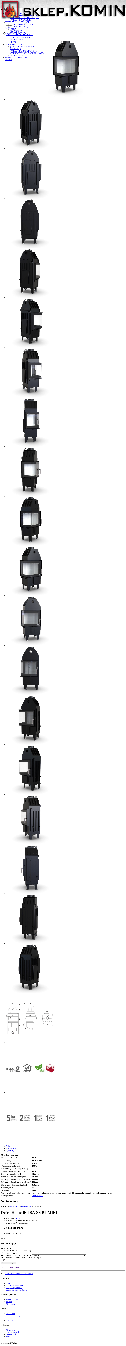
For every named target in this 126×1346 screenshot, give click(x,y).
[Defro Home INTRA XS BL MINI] (65, 69)
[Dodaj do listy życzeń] (2, 1238)
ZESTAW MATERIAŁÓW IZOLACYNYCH (19, 1258)
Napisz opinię (14, 1267)
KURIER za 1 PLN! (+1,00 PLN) (17, 1251)
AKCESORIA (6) (17, 55)
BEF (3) (13, 42)
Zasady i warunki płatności (16, 1290)
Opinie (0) (10, 1151)
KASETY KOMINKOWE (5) (22, 46)
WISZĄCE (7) (15, 35)
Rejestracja (12, 28)
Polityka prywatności (14, 1288)
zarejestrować (26, 1206)
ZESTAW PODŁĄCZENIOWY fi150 (16, 1255)
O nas (8, 1283)
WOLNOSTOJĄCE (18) (20, 38)
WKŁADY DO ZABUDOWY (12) (24, 51)
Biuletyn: (9, 1336)
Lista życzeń (11, 1334)
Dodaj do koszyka (8, 1263)
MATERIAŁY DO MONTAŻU (17, 57)
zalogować (13, 1206)
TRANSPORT (7, 1248)
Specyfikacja (11, 1148)
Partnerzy (9, 1318)
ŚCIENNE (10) (16, 49)
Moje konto (10, 1330)
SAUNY (8, 60)
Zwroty (9, 1302)
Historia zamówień (13, 1332)
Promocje (9, 1320)
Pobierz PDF (37, 1196)
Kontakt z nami (12, 1299)
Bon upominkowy (13, 1316)
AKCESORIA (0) (17, 40)
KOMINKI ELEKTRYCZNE (17, 44)
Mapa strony (11, 1304)
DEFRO (18, 1218)
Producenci (10, 1314)
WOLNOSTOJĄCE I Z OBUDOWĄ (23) (27, 53)
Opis (8, 1146)
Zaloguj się (12, 29)
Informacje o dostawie (14, 1285)
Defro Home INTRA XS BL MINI (19, 1274)
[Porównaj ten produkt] (4, 1238)
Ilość (3, 1260)
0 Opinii (4, 1267)
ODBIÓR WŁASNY (12, 1253)
